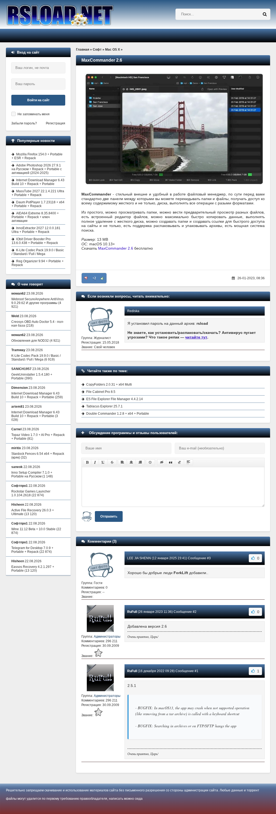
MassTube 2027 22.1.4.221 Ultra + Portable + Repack (38, 193)
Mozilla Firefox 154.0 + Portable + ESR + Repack (37, 156)
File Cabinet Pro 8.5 (100, 392)
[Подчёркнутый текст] (103, 462)
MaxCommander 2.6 (115, 248)
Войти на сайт (38, 100)
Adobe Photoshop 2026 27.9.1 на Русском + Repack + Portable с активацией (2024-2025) (37, 169)
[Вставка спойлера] (188, 462)
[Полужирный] (87, 462)
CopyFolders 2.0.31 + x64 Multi (109, 384)
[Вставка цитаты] (170, 462)
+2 (94, 278)
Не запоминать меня (34, 114)
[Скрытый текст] (161, 462)
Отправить (108, 516)
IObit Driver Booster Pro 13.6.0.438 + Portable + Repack (35, 241)
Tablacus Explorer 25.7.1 (104, 406)
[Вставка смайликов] (150, 462)
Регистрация (55, 123)
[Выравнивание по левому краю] (122, 462)
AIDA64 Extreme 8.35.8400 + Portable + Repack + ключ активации (35, 217)
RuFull (132, 612)
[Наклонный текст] (95, 462)
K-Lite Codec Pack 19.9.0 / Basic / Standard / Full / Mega (38, 252)
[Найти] (264, 14)
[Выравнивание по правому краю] (140, 462)
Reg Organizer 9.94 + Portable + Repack (38, 263)
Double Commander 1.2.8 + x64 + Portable (117, 413)
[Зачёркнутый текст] (112, 462)
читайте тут (196, 337)
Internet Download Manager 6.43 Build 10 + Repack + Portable (38, 182)
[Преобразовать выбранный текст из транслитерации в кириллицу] (179, 462)
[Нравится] (102, 278)
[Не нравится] (86, 278)
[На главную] (74, 14)
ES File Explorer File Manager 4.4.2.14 (114, 399)
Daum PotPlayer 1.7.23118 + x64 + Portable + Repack (38, 204)
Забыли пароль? (24, 123)
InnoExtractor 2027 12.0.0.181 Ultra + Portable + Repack (36, 230)
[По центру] (131, 462)
